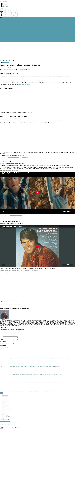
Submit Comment (3, 341)
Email (1, 338)
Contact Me (4, 5)
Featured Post (4, 20)
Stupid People (4, 412)
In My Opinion (5, 404)
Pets (3, 406)
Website (1, 339)
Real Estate (4, 409)
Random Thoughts (5, 62)
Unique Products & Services (7, 416)
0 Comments (13, 67)
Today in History (5, 6)
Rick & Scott (5, 410)
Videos (3, 417)
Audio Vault (4, 396)
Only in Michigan (5, 405)
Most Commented (5, 347)
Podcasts (4, 407)
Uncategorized (5, 415)
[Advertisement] (37, 51)
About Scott (4, 4)
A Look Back (4, 19)
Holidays (4, 403)
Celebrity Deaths (5, 398)
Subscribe (1, 428)
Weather (4, 418)
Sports (3, 411)
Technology (4, 413)
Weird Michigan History (6, 419)
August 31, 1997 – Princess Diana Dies (7, 22)
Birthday (4, 397)
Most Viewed (4, 348)
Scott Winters (2, 67)
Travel (3, 414)
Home (3, 3)
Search (1, 1)
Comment (1, 335)
